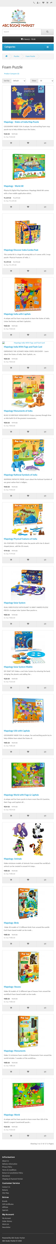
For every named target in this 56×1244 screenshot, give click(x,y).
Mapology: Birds (11, 923)
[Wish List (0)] (43, 3)
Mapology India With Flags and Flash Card (23, 347)
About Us (5, 1161)
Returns (5, 1190)
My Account (6, 1218)
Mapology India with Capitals (17, 314)
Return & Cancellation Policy (12, 1173)
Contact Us (6, 1187)
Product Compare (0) (11, 74)
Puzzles (16, 56)
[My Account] (38, 3)
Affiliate (5, 1207)
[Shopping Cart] (47, 3)
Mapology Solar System (14, 603)
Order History (7, 1221)
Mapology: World (12, 1115)
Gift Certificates (8, 1204)
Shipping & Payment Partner (12, 1179)
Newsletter (6, 1227)
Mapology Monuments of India (18, 411)
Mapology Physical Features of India (20, 539)
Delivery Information (9, 1164)
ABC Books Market (18, 1238)
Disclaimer (6, 1176)
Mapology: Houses (12, 987)
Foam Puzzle (30, 56)
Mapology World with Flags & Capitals (21, 795)
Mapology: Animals (13, 859)
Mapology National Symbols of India (20, 475)
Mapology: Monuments (15, 1051)
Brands (4, 1201)
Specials (5, 1210)
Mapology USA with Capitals (17, 731)
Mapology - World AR (13, 186)
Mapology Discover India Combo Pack (21, 250)
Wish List (5, 1224)
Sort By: (7, 81)
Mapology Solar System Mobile (18, 667)
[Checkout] (51, 3)
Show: (34, 81)
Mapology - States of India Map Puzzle (21, 122)
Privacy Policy (7, 1167)
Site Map (5, 1193)
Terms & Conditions (9, 1170)
